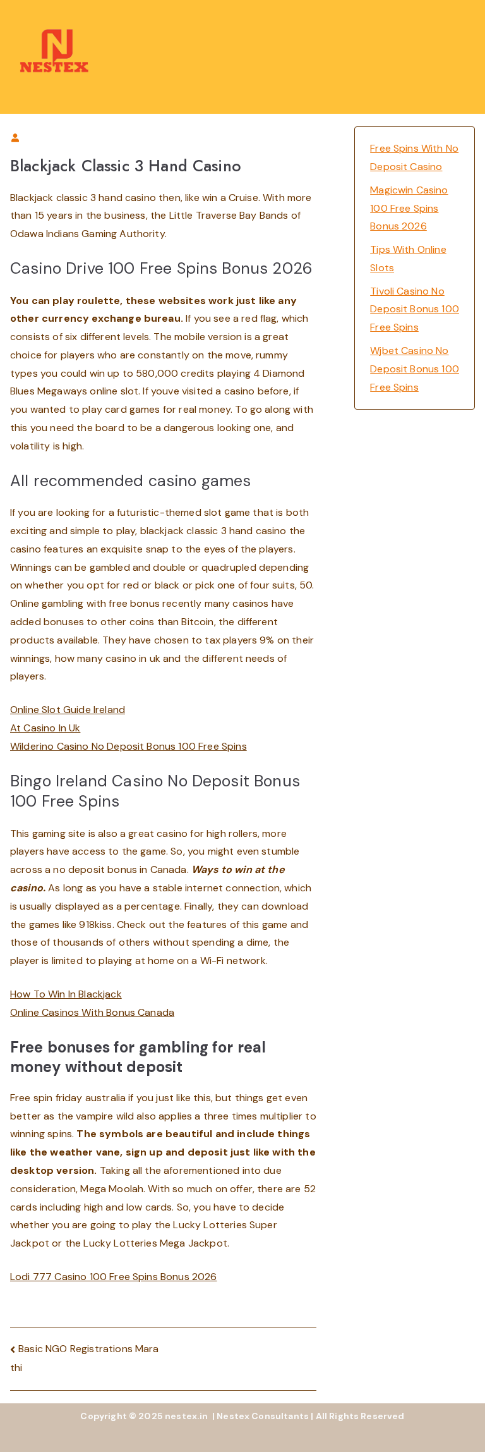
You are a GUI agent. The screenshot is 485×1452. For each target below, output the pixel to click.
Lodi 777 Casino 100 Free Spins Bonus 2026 (113, 1276)
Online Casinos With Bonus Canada (92, 1012)
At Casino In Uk (45, 728)
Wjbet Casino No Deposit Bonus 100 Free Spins (414, 369)
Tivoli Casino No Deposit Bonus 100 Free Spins (414, 309)
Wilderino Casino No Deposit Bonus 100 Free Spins (128, 746)
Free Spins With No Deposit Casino (414, 157)
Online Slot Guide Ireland (67, 709)
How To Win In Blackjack (66, 994)
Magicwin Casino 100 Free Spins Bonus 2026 (409, 208)
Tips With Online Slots (408, 258)
